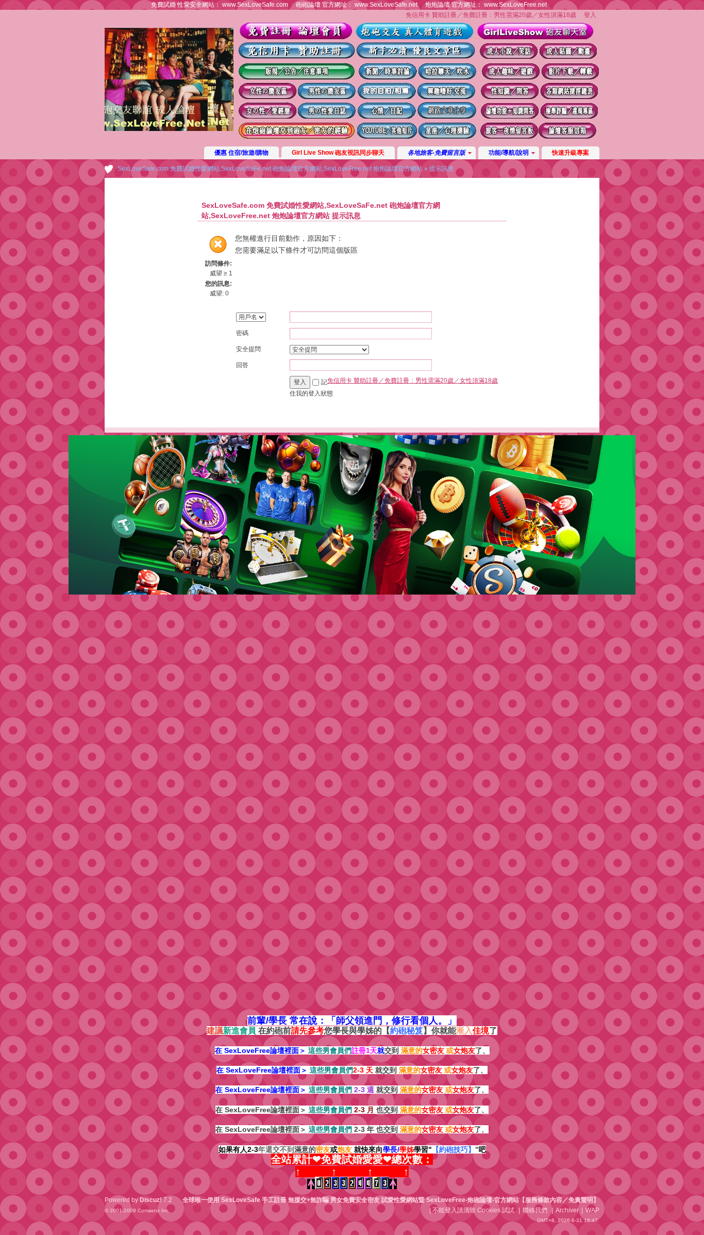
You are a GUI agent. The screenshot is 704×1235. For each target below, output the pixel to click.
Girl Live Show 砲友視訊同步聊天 (338, 152)
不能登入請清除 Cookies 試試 (473, 1210)
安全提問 (248, 349)
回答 (242, 365)
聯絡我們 (535, 1210)
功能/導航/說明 (509, 152)
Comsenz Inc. (154, 1210)
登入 (590, 15)
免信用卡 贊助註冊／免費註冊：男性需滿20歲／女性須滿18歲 (491, 15)
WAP (592, 1210)
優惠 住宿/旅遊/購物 (241, 152)
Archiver (567, 1210)
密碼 (242, 333)
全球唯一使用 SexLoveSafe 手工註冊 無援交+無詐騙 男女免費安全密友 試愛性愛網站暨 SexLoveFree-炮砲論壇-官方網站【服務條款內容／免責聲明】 (390, 1200)
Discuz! (151, 1200)
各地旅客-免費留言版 (436, 152)
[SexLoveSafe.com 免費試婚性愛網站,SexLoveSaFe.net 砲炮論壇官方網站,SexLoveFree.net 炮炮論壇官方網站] (169, 129)
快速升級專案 (570, 152)
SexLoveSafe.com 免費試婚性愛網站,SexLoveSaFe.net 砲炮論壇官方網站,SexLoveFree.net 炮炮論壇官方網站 (270, 168)
